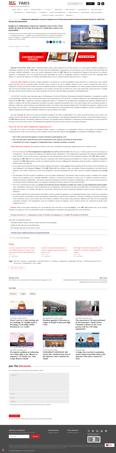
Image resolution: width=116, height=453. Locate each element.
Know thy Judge (31, 12)
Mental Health (73, 12)
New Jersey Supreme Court (92, 261)
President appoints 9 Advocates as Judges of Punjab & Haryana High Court (56, 322)
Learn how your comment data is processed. (40, 418)
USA (34, 263)
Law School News (96, 9)
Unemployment (26, 263)
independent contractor (76, 261)
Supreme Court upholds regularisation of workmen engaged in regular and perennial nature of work (54, 250)
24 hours (13, 294)
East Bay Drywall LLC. (44, 261)
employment (63, 261)
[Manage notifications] (3, 450)
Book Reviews (85, 12)
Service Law (17, 263)
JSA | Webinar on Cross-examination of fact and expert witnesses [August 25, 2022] (30, 279)
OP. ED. (26, 9)
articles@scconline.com (73, 432)
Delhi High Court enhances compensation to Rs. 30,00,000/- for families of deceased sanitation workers (88, 250)
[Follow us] (88, 431)
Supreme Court (21, 318)
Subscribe (69, 15)
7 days (23, 294)
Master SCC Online (48, 15)
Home (14, 9)
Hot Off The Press (48, 350)
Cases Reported (83, 9)
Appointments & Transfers (51, 318)
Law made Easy (18, 12)
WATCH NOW (58, 15)
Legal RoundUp (69, 9)
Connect (90, 3)
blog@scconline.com (53, 432)
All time (32, 294)
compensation (32, 261)
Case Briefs (47, 9)
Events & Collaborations (57, 12)
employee (55, 261)
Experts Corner (36, 9)
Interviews (42, 12)
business (23, 261)
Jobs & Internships (96, 12)
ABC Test (16, 261)
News (18, 9)
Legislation (58, 9)
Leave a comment (18, 267)
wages (39, 263)
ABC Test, (13, 238)
